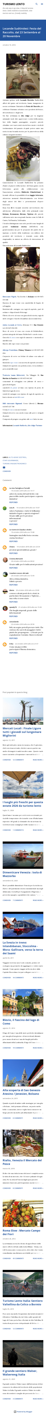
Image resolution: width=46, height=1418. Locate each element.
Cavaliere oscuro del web (19, 573)
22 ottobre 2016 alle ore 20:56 (22, 624)
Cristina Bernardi (16, 559)
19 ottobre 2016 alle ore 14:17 (22, 491)
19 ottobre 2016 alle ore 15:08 (22, 532)
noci (31, 419)
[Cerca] (36, 4)
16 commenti (18, 977)
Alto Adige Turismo (35, 425)
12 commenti (18, 760)
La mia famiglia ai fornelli (19, 488)
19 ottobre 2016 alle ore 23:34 (28, 547)
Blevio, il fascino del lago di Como (21, 1021)
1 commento (18, 830)
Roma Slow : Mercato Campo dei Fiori (21, 1232)
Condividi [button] (7, 471)
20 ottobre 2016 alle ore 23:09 (27, 590)
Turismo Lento (14, 4)
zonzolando (14, 622)
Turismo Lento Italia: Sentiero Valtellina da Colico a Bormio (23, 1302)
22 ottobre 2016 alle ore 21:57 (26, 644)
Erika (11, 644)
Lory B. (12, 508)
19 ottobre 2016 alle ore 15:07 (28, 508)
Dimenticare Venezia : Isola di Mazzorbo (22, 874)
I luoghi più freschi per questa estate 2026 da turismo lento (23, 804)
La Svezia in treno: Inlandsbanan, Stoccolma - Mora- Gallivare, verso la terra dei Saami (23, 948)
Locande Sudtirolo (20, 425)
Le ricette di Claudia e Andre (20, 530)
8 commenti (18, 1188)
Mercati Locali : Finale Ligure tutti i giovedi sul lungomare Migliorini (22, 731)
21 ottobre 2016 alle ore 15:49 (30, 607)
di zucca (12, 337)
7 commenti (18, 900)
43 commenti (18, 1258)
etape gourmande (10, 460)
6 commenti (18, 1118)
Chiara (12, 547)
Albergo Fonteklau (10, 350)
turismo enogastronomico (14, 463)
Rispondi (13, 502)
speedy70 (13, 607)
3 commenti (18, 1399)
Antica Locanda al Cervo (12, 325)
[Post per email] (4, 468)
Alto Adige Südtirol (17, 457)
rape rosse (14, 363)
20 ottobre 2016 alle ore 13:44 (22, 576)
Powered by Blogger (24, 1412)
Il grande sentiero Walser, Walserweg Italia (20, 1372)
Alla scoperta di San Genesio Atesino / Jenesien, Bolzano (21, 1092)
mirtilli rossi (19, 397)
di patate (13, 388)
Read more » (38, 760)
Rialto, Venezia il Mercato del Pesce (22, 1162)
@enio (11, 590)
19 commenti (18, 1048)
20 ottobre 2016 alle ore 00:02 (22, 561)
